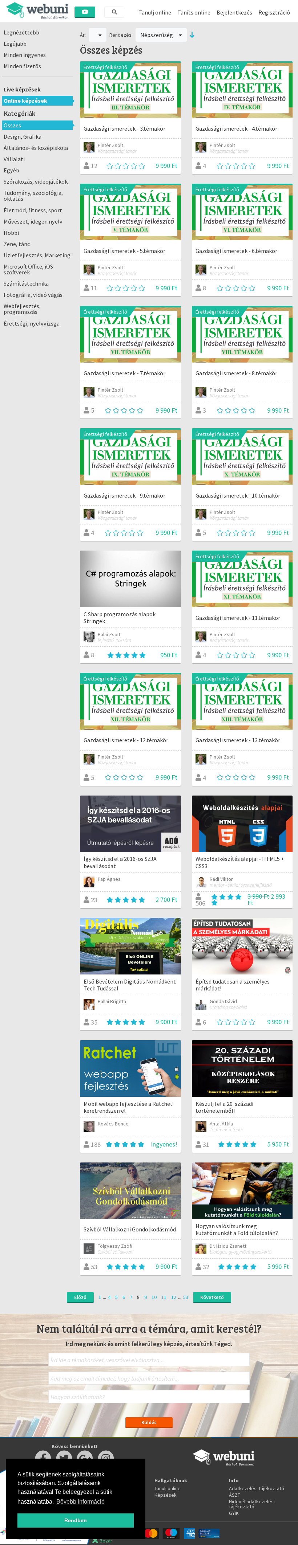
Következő (212, 1297)
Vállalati (14, 159)
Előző (80, 1297)
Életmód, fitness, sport (33, 210)
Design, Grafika (22, 136)
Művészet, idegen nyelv (33, 221)
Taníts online (193, 12)
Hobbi (11, 232)
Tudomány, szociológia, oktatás (33, 195)
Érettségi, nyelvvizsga (32, 323)
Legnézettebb (21, 32)
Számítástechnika (26, 283)
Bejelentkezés (234, 12)
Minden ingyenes (25, 54)
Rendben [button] (75, 1520)
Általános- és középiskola (36, 147)
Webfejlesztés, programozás (22, 308)
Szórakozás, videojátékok (36, 181)
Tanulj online (154, 12)
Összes (12, 125)
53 (185, 1297)
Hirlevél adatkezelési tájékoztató (252, 1504)
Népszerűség (157, 34)
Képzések (165, 1495)
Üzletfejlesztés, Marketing (37, 255)
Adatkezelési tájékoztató (256, 1488)
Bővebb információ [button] (80, 1502)
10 (154, 1297)
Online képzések (25, 100)
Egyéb (11, 170)
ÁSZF (234, 1495)
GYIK (234, 1513)
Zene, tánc (17, 244)
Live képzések (22, 89)
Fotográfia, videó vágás (33, 294)
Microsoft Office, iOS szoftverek (28, 269)
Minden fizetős (22, 66)
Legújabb (15, 43)
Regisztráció (274, 12)
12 (173, 1297)
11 (163, 1297)
